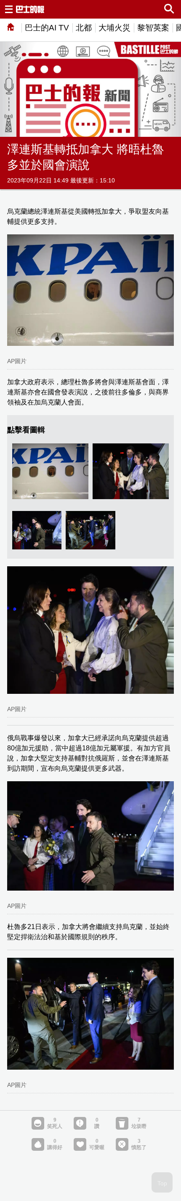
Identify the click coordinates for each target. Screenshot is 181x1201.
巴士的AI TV (47, 27)
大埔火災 (114, 27)
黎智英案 (153, 27)
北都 (84, 27)
